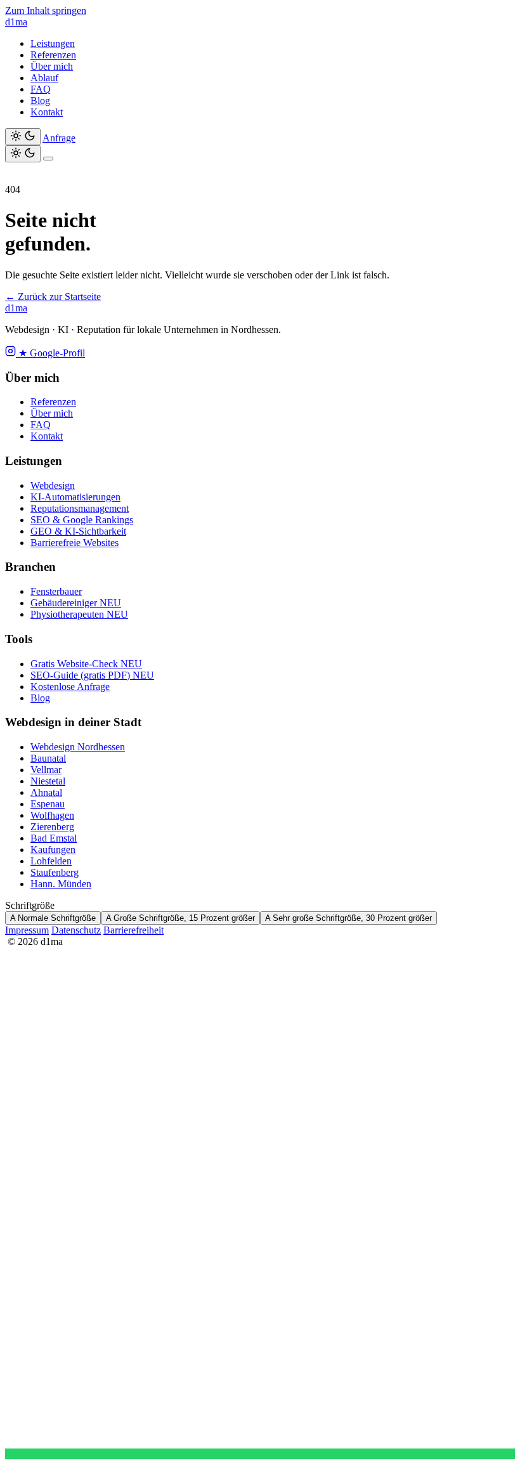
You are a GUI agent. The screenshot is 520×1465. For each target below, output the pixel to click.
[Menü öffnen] (48, 158)
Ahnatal (46, 792)
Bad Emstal (53, 838)
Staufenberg (54, 872)
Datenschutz (76, 930)
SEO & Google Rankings (81, 519)
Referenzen (53, 54)
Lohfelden (51, 861)
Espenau (47, 803)
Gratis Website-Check (86, 663)
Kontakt (46, 112)
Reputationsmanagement (79, 508)
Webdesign (52, 485)
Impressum (27, 930)
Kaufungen (52, 849)
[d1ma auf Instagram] (11, 353)
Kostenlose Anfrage (70, 686)
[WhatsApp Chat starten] (260, 1454)
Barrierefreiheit (133, 930)
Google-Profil (51, 353)
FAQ (40, 89)
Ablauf (44, 77)
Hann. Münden (60, 883)
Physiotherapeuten (79, 614)
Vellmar (46, 769)
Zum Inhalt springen (45, 10)
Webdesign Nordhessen (77, 746)
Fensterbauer (56, 591)
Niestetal (47, 781)
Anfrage (58, 138)
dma (16, 21)
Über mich (51, 66)
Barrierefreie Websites (74, 542)
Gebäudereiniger (75, 602)
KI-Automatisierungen (75, 497)
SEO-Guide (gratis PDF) (92, 675)
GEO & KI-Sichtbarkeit (78, 531)
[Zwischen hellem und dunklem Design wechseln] (23, 136)
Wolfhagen (52, 815)
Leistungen (52, 43)
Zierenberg (52, 826)
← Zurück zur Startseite (53, 296)
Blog (40, 100)
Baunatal (48, 758)
